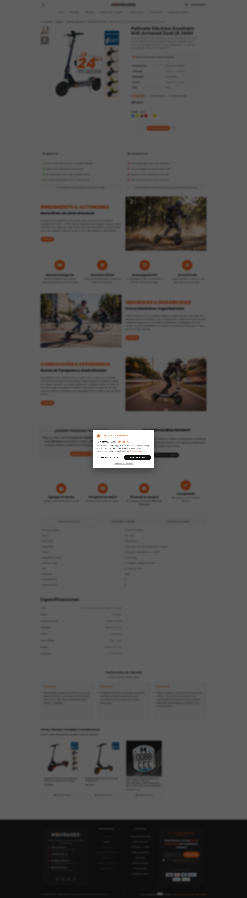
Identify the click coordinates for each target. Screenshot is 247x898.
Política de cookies (138, 451)
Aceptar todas (137, 457)
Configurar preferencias (123, 464)
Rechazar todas (109, 457)
